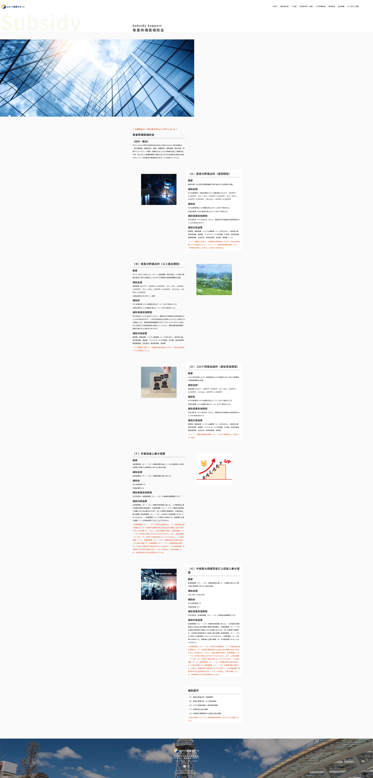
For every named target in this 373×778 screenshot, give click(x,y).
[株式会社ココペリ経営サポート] (13, 6)
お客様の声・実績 (306, 6)
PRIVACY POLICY (184, 771)
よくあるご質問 (353, 6)
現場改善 (331, 6)
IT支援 (294, 6)
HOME (275, 6)
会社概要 (341, 6)
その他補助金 (321, 6)
